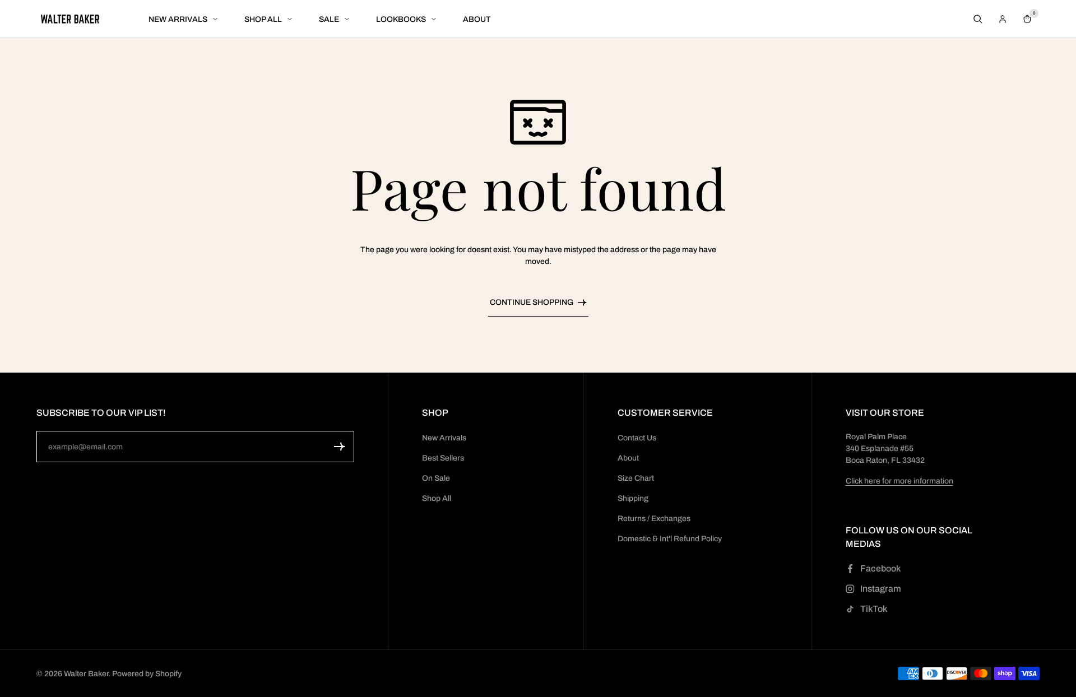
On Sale (436, 478)
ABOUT (477, 19)
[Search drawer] (978, 19)
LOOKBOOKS (401, 19)
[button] (340, 446)
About (628, 458)
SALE (329, 19)
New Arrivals (444, 438)
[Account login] (1002, 19)
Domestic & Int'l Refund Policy (670, 539)
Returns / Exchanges (654, 518)
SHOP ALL (263, 19)
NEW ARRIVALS (178, 19)
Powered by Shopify (147, 674)
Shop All (436, 498)
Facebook (880, 568)
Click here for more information (899, 481)
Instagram (880, 588)
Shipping (633, 498)
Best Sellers (443, 458)
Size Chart (636, 478)
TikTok (873, 609)
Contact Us (637, 438)
